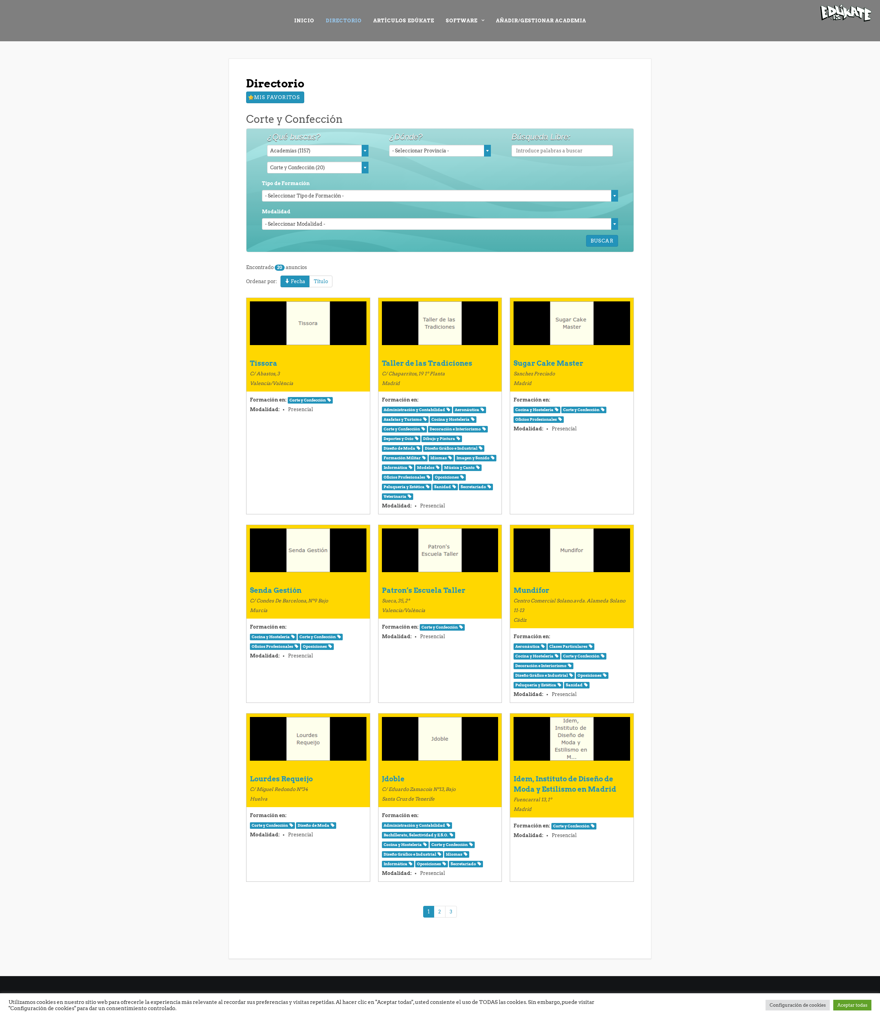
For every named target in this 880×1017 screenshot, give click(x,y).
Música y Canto (459, 467)
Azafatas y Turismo (403, 419)
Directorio (344, 20)
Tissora (263, 363)
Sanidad (442, 487)
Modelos (425, 467)
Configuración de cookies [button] (798, 1005)
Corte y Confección (307, 400)
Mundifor (531, 590)
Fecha (297, 281)
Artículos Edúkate (403, 20)
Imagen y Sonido (473, 458)
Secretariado (473, 487)
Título (321, 281)
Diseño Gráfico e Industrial (451, 448)
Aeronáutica (467, 410)
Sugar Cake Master (548, 363)
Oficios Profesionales (404, 477)
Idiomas (438, 458)
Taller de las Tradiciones (427, 363)
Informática (395, 467)
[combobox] (317, 151)
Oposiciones (447, 477)
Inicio (304, 20)
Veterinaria (395, 496)
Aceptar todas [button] (852, 1005)
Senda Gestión (275, 590)
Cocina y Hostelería (450, 419)
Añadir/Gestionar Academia (541, 20)
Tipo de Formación (286, 183)
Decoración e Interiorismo (455, 429)
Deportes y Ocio (399, 439)
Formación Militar (402, 458)
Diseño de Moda (399, 448)
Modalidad (276, 211)
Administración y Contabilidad (414, 410)
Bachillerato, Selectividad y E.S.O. (416, 835)
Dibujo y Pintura (439, 439)
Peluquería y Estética (404, 487)
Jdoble (393, 779)
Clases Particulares (568, 646)
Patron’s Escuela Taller (423, 590)
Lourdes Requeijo (281, 779)
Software (461, 20)
